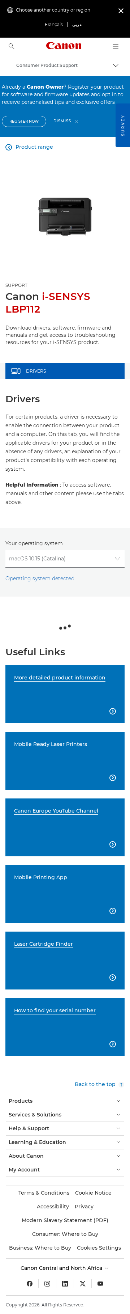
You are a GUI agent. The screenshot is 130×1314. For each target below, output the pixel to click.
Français (54, 24)
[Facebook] (29, 1284)
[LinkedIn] (65, 1284)
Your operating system (34, 543)
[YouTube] (100, 1284)
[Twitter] (83, 1284)
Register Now (24, 121)
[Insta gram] (47, 1284)
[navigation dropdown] (115, 46)
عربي (77, 24)
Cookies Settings (99, 1248)
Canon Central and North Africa (62, 1268)
